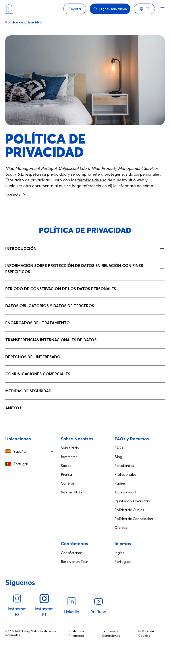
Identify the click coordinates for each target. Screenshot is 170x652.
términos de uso (91, 179)
